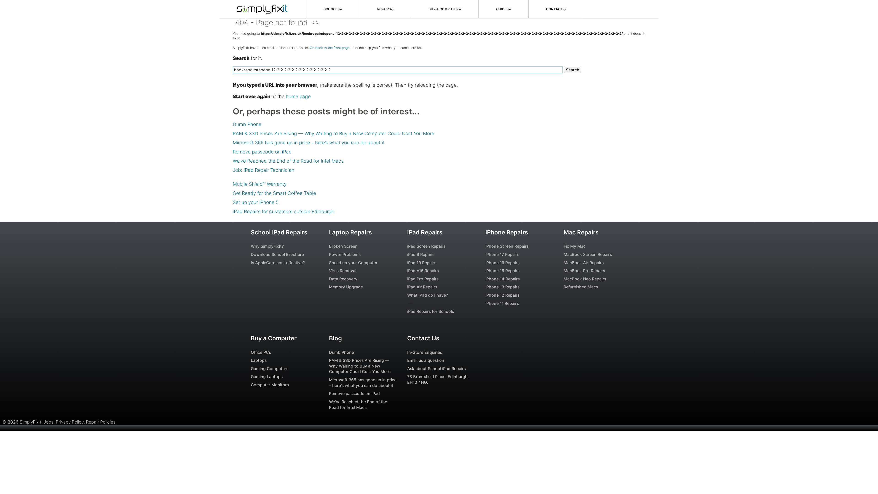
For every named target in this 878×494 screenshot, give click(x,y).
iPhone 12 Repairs (502, 295)
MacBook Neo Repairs (585, 279)
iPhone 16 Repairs (502, 262)
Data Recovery (343, 279)
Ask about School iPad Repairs (436, 368)
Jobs (49, 422)
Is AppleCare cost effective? (278, 262)
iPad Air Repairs (422, 287)
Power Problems (345, 254)
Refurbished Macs (581, 287)
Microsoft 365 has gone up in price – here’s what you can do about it (309, 142)
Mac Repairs (581, 232)
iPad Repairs (424, 232)
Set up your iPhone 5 (255, 202)
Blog (335, 338)
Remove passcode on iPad (262, 152)
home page (298, 96)
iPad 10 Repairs (421, 262)
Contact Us (423, 338)
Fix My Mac (575, 246)
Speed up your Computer (353, 262)
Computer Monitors (270, 384)
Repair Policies (100, 422)
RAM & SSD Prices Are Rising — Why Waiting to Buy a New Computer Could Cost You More (333, 133)
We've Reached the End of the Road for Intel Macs (288, 161)
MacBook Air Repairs (584, 262)
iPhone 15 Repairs (502, 270)
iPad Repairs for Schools (430, 311)
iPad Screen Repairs (426, 246)
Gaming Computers (269, 368)
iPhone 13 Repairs (502, 287)
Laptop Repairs (350, 232)
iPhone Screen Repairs (507, 246)
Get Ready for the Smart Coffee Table (274, 193)
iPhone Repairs (506, 232)
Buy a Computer (274, 338)
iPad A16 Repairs (423, 270)
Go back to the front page (330, 48)
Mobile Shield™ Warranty (259, 184)
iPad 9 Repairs (420, 254)
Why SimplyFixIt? (267, 246)
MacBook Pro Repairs (584, 270)
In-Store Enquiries (424, 352)
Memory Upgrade (346, 287)
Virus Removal (342, 270)
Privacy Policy (70, 422)
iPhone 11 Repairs (502, 303)
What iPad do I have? (427, 295)
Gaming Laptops (267, 376)
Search (572, 69)
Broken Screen (343, 246)
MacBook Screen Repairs (588, 254)
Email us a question (425, 360)
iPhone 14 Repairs (502, 279)
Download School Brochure (277, 254)
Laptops (259, 360)
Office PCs (261, 352)
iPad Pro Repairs (423, 279)
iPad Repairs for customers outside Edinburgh (283, 211)
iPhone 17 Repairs (502, 254)
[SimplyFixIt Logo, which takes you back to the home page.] (262, 9)
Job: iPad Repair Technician (263, 170)
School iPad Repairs (279, 232)
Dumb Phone (247, 124)
